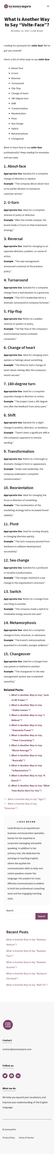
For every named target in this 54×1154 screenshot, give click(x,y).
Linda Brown (37, 31)
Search (9, 910)
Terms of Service (26, 1137)
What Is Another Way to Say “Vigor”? (27, 799)
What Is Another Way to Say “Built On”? (27, 984)
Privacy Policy (9, 1137)
